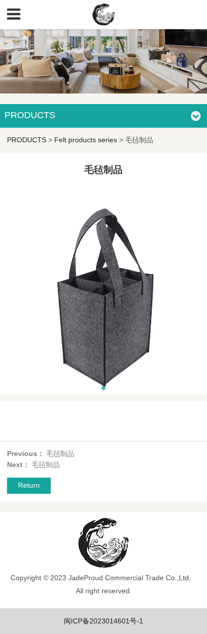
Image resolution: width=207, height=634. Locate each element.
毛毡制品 (60, 453)
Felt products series (85, 140)
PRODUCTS (26, 140)
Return (29, 485)
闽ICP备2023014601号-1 (103, 621)
